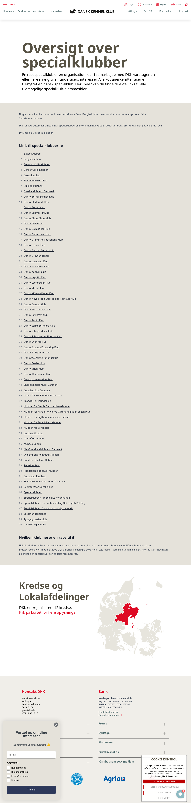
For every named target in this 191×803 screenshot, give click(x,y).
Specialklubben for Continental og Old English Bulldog (54, 503)
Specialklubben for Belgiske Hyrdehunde (47, 497)
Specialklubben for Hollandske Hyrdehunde (48, 508)
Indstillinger (164, 792)
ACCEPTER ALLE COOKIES (164, 781)
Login (131, 4)
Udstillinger (131, 11)
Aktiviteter (39, 11)
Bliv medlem (166, 11)
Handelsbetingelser (108, 712)
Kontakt (183, 11)
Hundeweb (147, 4)
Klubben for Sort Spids (36, 427)
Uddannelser (55, 11)
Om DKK (148, 11)
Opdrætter (24, 11)
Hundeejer (9, 11)
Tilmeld (31, 789)
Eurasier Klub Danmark (37, 390)
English (163, 4)
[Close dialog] (56, 724)
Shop (178, 4)
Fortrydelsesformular (109, 715)
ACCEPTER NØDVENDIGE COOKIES (164, 787)
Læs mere (164, 798)
